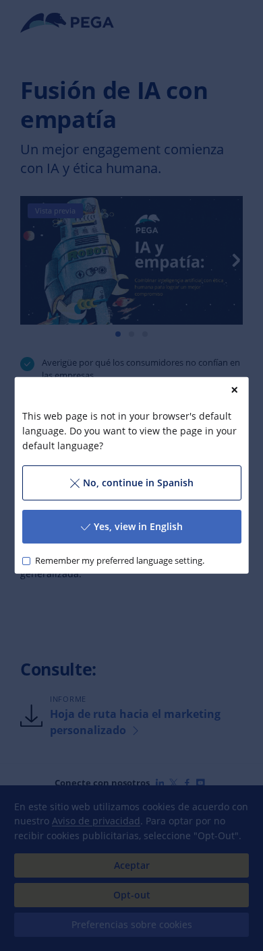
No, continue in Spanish (138, 482)
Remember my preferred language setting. (119, 560)
